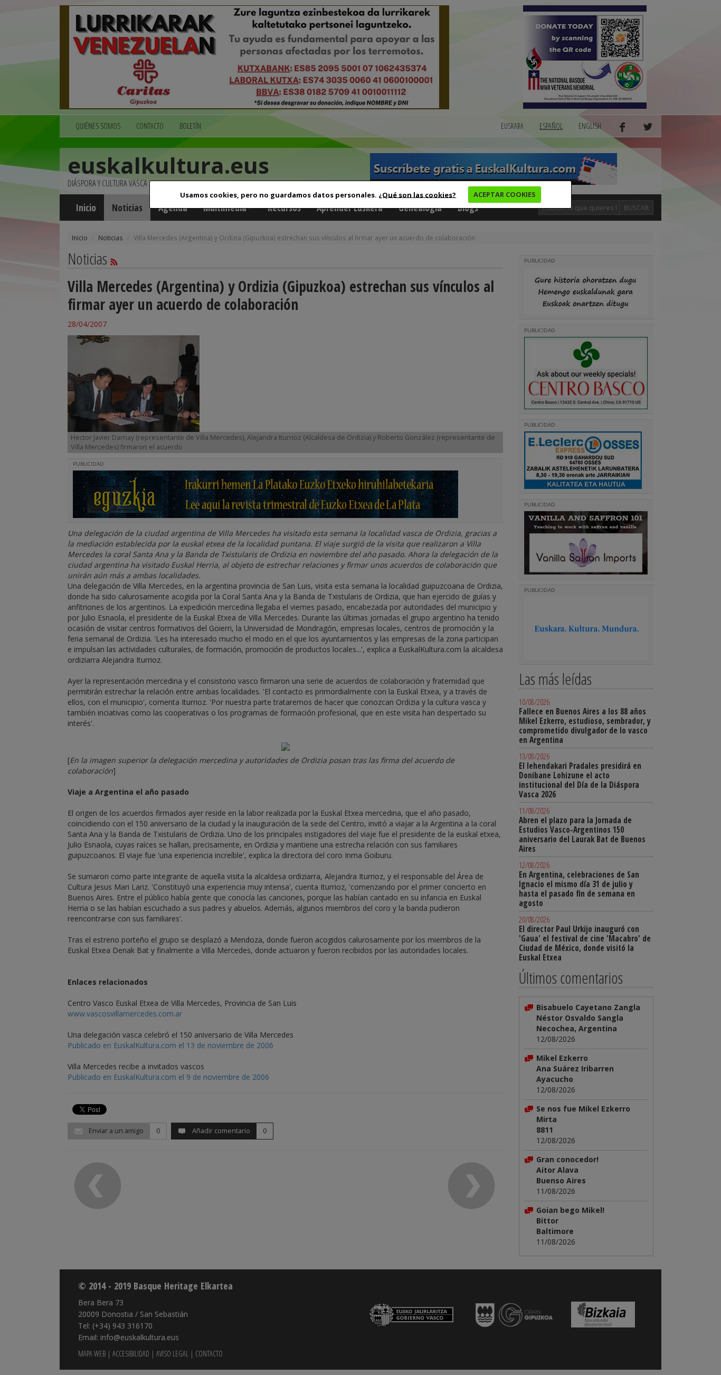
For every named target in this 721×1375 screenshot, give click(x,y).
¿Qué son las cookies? (417, 194)
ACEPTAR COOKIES (504, 194)
